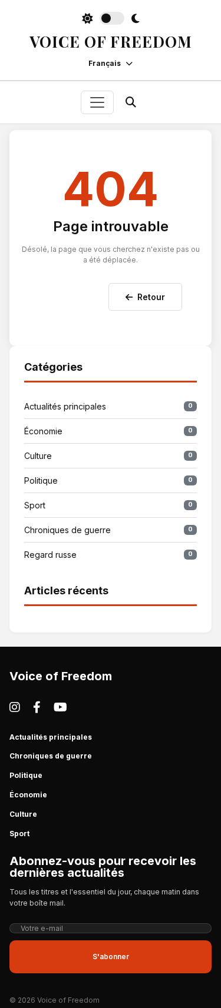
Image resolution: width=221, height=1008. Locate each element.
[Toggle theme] (111, 18)
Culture (108, 456)
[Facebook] (37, 707)
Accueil (76, 294)
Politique (108, 480)
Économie (108, 431)
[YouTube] (60, 707)
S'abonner (111, 956)
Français (104, 63)
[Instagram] (14, 707)
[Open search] (131, 102)
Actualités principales (108, 406)
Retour (151, 297)
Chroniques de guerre (108, 530)
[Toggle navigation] (97, 102)
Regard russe (108, 555)
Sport (108, 505)
